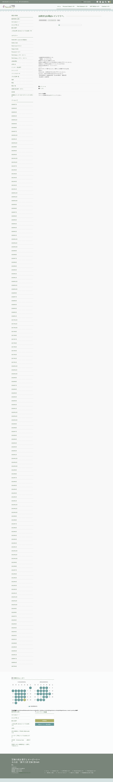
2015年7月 (14, 431)
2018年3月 (14, 308)
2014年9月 (14, 470)
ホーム (59, 6)
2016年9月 (14, 377)
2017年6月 (14, 343)
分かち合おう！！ (16, 21)
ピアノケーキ (43, 86)
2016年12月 (14, 366)
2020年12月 (14, 193)
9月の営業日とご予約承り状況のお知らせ (20, 732)
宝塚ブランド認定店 (74, 772)
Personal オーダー (16, 52)
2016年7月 (14, 385)
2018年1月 (14, 316)
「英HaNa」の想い (50, 772)
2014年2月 (14, 497)
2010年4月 (14, 651)
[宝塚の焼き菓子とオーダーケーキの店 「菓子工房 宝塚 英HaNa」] (9, 6)
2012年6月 (14, 574)
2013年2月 (14, 543)
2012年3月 (14, 585)
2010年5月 (14, 647)
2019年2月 (14, 273)
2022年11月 (14, 143)
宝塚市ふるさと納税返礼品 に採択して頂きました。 (21, 745)
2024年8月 (14, 127)
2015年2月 (14, 450)
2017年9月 (14, 331)
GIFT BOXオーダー (95, 6)
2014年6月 (14, 481)
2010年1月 (14, 654)
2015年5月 (14, 439)
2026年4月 (14, 108)
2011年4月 (14, 627)
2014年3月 (14, 493)
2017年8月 (14, 335)
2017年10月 (14, 327)
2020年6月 (14, 216)
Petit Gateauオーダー (82, 6)
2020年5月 (14, 220)
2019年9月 (14, 250)
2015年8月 (14, 427)
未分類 (13, 92)
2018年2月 (14, 312)
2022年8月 (14, 146)
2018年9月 (14, 293)
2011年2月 (14, 635)
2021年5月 (14, 173)
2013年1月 (14, 547)
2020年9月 (14, 204)
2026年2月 (14, 116)
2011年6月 (14, 620)
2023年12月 (14, 135)
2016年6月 (14, 389)
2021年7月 (14, 166)
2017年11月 (14, 323)
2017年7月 (14, 339)
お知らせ (14, 64)
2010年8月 (14, 643)
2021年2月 (14, 185)
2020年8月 (14, 208)
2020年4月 (14, 223)
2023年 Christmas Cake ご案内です (21, 740)
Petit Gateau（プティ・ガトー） (19, 58)
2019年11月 (14, 243)
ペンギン (42, 88)
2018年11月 (14, 285)
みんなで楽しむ (15, 24)
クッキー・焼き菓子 (16, 67)
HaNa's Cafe (15, 42)
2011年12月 (14, 597)
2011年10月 (14, 604)
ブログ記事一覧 (15, 76)
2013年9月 (14, 516)
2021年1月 (14, 189)
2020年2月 (14, 231)
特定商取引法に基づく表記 (87, 772)
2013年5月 (14, 531)
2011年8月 (14, 612)
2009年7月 (14, 658)
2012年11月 (14, 554)
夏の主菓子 (14, 28)
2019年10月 (14, 246)
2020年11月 (14, 196)
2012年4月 (14, 581)
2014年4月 (14, 489)
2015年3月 (14, 447)
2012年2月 (14, 589)
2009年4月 (14, 662)
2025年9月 (14, 123)
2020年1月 (14, 235)
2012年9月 (14, 562)
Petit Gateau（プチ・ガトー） (19, 55)
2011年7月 (14, 616)
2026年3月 (14, 112)
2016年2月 (14, 404)
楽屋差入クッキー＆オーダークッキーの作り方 (22, 95)
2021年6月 (14, 170)
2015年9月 (14, 424)
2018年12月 (14, 281)
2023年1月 (14, 139)
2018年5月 (14, 300)
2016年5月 (14, 393)
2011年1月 (14, 639)
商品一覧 (14, 85)
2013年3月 (14, 539)
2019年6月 (14, 262)
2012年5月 (14, 577)
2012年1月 (14, 593)
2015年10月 (14, 420)
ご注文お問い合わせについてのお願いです (22, 30)
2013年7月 (14, 523)
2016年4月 (14, 397)
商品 (13, 82)
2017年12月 (14, 320)
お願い (13, 728)
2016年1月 (14, 408)
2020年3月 (14, 227)
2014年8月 (14, 473)
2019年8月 (14, 254)
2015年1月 (14, 454)
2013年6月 (14, 527)
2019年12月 (14, 239)
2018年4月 (14, 304)
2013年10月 (14, 512)
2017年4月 (14, 350)
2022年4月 (14, 154)
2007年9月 (14, 666)
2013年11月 (14, 508)
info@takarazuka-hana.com (24, 772)
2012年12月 (14, 550)
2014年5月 (14, 485)
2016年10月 (14, 373)
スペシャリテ (15, 70)
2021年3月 (14, 181)
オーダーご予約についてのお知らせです (21, 736)
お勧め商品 (14, 61)
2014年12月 (14, 458)
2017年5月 (14, 347)
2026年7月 (14, 104)
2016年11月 (14, 370)
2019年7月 (14, 258)
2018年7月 (14, 296)
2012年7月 (14, 570)
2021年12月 (14, 158)
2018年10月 (14, 289)
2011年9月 (14, 608)
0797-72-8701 (87, 1)
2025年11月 (14, 119)
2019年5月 (14, 266)
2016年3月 (14, 400)
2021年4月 (14, 177)
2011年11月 (14, 600)
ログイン (52, 95)
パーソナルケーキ (52, 20)
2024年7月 (14, 131)
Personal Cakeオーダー (69, 6)
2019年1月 (14, 277)
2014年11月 (14, 462)
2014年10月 (14, 466)
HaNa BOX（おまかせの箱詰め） (20, 39)
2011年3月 (14, 631)
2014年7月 (14, 477)
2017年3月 (14, 354)
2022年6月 (14, 150)
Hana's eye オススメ (17, 45)
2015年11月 (14, 416)
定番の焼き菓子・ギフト (17, 89)
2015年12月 (14, 412)
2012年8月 (14, 566)
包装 (13, 79)
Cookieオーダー (106, 6)
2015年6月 (14, 435)
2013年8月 (14, 520)
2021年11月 (14, 162)
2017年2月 (14, 358)
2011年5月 (14, 624)
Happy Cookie (15, 49)
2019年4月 (14, 270)
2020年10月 (14, 200)
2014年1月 (14, 500)
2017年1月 (14, 362)
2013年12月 (14, 504)
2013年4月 (14, 535)
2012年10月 (14, 558)
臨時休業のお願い (16, 18)
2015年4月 (14, 443)
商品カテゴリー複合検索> (44, 724)
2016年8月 (14, 381)
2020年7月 (14, 212)
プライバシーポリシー (62, 772)
